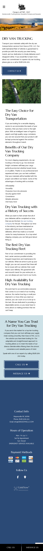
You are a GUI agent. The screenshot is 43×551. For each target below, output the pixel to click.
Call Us (11, 547)
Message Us (32, 547)
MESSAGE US (20, 373)
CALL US (20, 364)
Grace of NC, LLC (21, 12)
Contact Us (13, 71)
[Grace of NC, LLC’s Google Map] (25, 477)
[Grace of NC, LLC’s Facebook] (17, 477)
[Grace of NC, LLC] (21, 6)
